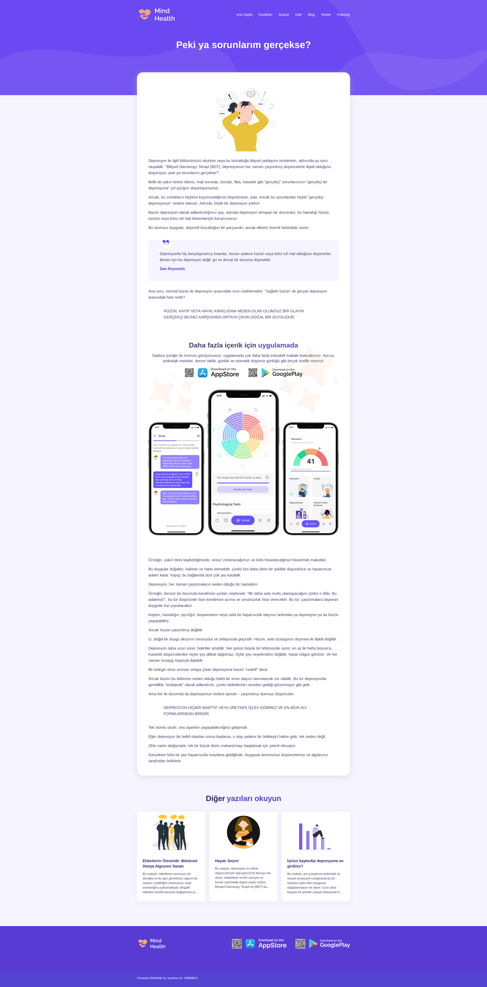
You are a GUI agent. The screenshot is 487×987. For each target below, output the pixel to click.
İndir (298, 15)
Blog (311, 15)
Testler (326, 15)
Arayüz (284, 15)
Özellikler (265, 15)
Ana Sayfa (244, 15)
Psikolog (343, 15)
